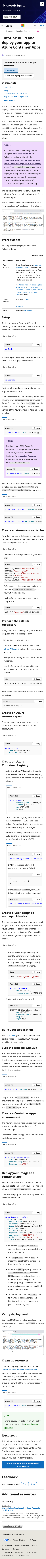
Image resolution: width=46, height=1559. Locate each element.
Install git (19, 306)
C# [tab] (4, 640)
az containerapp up (22, 153)
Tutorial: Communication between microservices (23, 1465)
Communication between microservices (19, 1369)
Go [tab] (7, 640)
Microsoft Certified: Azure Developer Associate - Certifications (21, 1509)
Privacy (16, 1549)
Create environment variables (15, 93)
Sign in (41, 26)
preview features (28, 456)
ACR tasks (10, 1035)
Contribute (6, 1549)
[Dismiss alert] (42, 4)
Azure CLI (28, 311)
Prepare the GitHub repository (16, 96)
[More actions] (42, 31)
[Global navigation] (2, 26)
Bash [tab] (5, 336)
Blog (34, 1545)
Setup (6, 90)
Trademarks (6, 1556)
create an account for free (28, 266)
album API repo (11, 649)
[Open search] (35, 26)
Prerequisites (9, 87)
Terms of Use (31, 1552)
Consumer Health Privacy (12, 1552)
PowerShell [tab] (12, 336)
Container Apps (22, 31)
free (26, 299)
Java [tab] (11, 640)
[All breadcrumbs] (4, 31)
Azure (10, 31)
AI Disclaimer (7, 1545)
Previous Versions (22, 1545)
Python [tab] (27, 640)
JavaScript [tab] (19, 640)
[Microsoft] (23, 25)
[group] (23, 432)
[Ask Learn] (38, 31)
